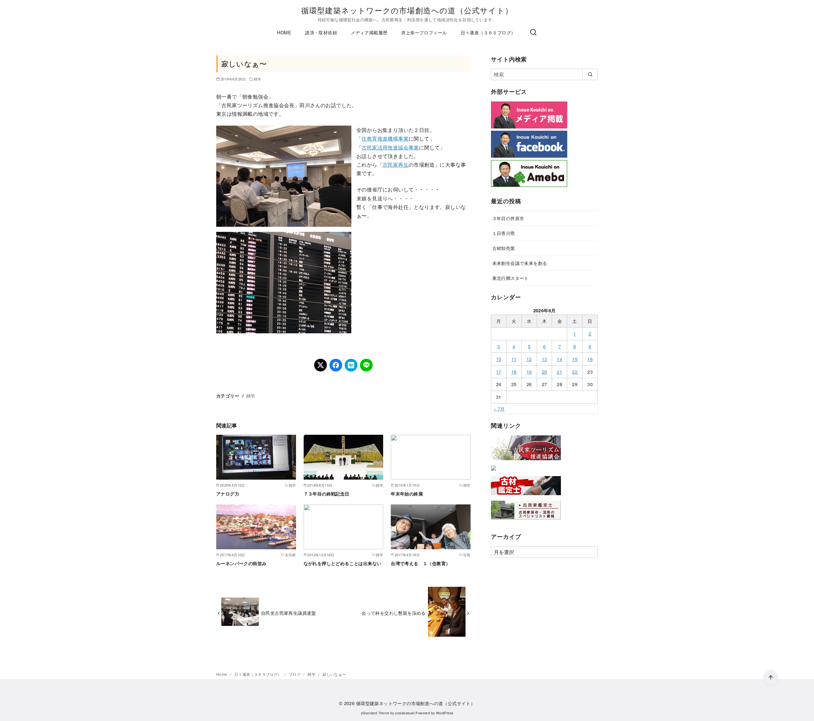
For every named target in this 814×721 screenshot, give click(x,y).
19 (529, 371)
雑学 (257, 78)
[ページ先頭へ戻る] (770, 677)
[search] (590, 74)
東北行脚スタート (510, 277)
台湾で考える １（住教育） (420, 563)
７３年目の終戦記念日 (326, 493)
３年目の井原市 (508, 218)
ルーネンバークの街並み (241, 563)
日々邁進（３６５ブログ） (488, 32)
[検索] (533, 32)
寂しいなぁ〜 (334, 674)
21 (559, 371)
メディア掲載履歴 (369, 32)
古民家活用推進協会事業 (390, 147)
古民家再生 (396, 164)
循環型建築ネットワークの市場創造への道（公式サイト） (407, 10)
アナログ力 (227, 493)
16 (590, 359)
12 (529, 359)
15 (574, 359)
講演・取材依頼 (321, 32)
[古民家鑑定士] (526, 520)
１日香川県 (503, 233)
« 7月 (499, 408)
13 (544, 359)
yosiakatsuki (405, 713)
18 (514, 371)
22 (574, 371)
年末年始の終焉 (407, 493)
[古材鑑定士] (526, 496)
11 (514, 359)
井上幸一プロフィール (424, 32)
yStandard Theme (375, 713)
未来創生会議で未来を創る (519, 263)
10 (498, 359)
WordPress (444, 713)
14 (559, 359)
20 (544, 371)
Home (222, 674)
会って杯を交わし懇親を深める (394, 612)
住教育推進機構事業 (385, 138)
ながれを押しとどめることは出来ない (343, 563)
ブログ (295, 674)
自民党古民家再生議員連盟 (288, 612)
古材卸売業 (503, 248)
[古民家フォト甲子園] (493, 471)
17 (498, 371)
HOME (284, 32)
